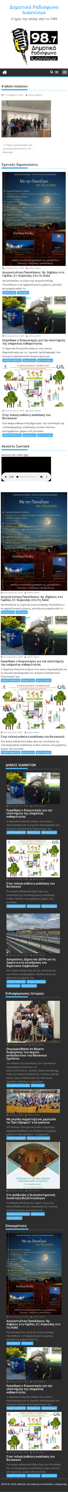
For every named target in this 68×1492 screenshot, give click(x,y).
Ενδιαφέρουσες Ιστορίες (18, 1085)
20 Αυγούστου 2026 (18, 955)
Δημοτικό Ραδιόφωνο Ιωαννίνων (34, 9)
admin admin (34, 268)
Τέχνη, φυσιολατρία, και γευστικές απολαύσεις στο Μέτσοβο (17, 148)
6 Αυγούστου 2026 (18, 1044)
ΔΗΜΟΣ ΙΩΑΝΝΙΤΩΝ (12, 360)
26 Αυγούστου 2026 (14, 268)
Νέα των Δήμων (45, 360)
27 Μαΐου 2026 (16, 1115)
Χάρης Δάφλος (35, 95)
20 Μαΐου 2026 (16, 1190)
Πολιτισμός (23, 292)
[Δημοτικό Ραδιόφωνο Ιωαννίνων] (4, 72)
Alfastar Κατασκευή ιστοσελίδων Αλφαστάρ (42, 1484)
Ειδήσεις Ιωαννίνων (36, 981)
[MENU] (64, 72)
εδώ (26, 454)
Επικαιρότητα (9, 292)
